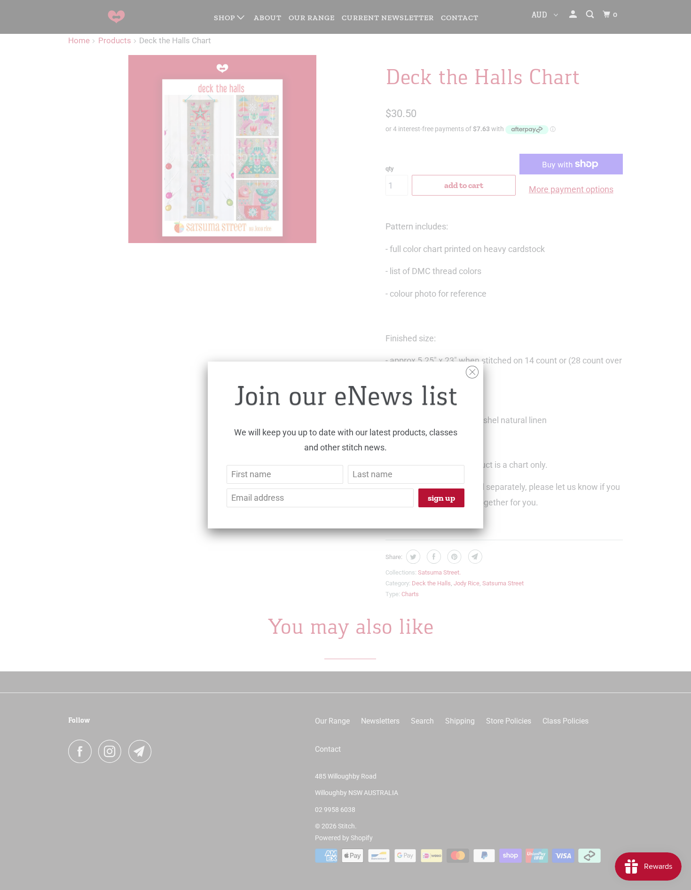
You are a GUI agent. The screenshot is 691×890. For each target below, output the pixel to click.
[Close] (472, 369)
